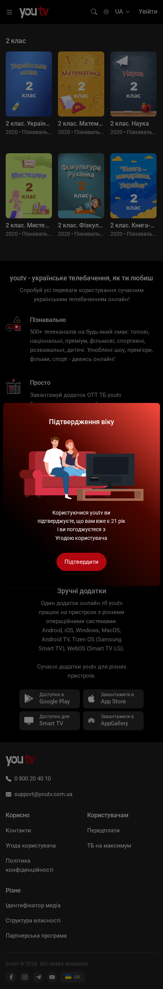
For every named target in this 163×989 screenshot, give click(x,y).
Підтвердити (81, 561)
